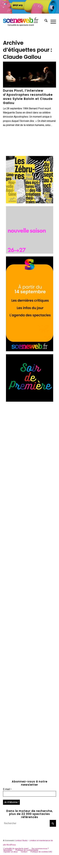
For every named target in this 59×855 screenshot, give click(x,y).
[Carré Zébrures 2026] (29, 202)
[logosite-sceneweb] (24, 21)
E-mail (7, 789)
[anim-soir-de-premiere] (29, 400)
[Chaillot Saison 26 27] (29, 252)
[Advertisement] (29, 434)
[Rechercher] (44, 21)
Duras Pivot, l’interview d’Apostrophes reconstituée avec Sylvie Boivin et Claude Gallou (28, 96)
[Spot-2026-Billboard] (29, 12)
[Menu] (51, 21)
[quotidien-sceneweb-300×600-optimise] (29, 350)
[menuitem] (44, 21)
